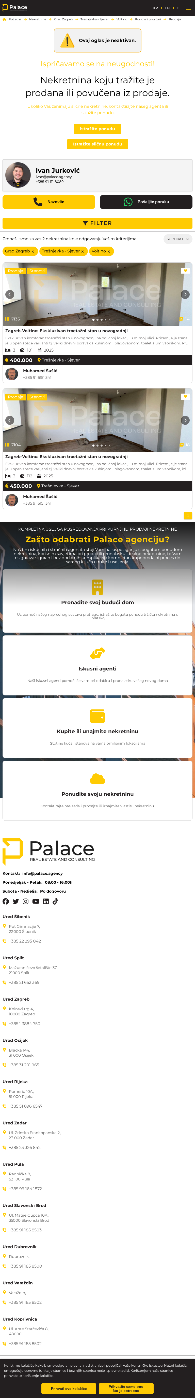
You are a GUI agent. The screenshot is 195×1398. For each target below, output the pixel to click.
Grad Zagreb (63, 19)
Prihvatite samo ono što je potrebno (126, 1388)
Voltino (122, 19)
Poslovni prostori (148, 19)
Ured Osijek (15, 1041)
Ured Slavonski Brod (24, 1206)
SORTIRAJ (175, 239)
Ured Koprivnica (20, 1319)
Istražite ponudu (97, 128)
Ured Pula (13, 1164)
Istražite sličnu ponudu (97, 144)
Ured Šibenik (16, 917)
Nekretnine (37, 19)
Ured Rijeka (15, 1082)
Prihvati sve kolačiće (69, 1389)
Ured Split (13, 958)
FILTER (101, 223)
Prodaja (175, 19)
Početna (15, 19)
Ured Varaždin (18, 1283)
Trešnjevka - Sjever (94, 19)
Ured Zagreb (16, 999)
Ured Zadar (15, 1123)
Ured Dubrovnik (20, 1247)
